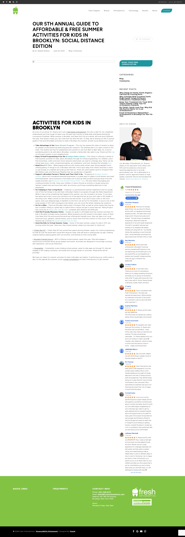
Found (72, 531)
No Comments (144, 39)
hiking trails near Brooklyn (58, 210)
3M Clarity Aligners (63, 499)
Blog (70, 51)
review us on (131, 198)
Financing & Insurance (24, 493)
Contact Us (19, 508)
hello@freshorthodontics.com (111, 494)
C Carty (128, 286)
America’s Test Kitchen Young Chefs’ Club (68, 181)
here (110, 163)
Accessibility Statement (47, 531)
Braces (57, 496)
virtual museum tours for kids (65, 221)
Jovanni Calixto (130, 264)
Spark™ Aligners (61, 493)
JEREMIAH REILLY (131, 349)
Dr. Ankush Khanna (42, 51)
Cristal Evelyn (130, 393)
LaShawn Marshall (131, 433)
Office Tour (20, 502)
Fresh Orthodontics (133, 187)
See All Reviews (136, 472)
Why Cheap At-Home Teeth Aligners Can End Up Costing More (135, 93)
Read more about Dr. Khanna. (137, 179)
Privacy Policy (21, 511)
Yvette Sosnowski (131, 321)
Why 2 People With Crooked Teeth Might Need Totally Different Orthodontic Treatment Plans (135, 98)
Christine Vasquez (132, 202)
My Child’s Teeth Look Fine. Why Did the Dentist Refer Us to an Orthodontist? (135, 109)
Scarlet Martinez (131, 306)
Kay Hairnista (130, 240)
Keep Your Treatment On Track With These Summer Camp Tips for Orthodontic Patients (135, 103)
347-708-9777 (105, 492)
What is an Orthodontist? (26, 496)
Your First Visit (21, 499)
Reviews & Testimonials (25, 505)
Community (77, 51)
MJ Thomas (129, 362)
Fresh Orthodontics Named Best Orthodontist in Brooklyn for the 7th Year (135, 114)
